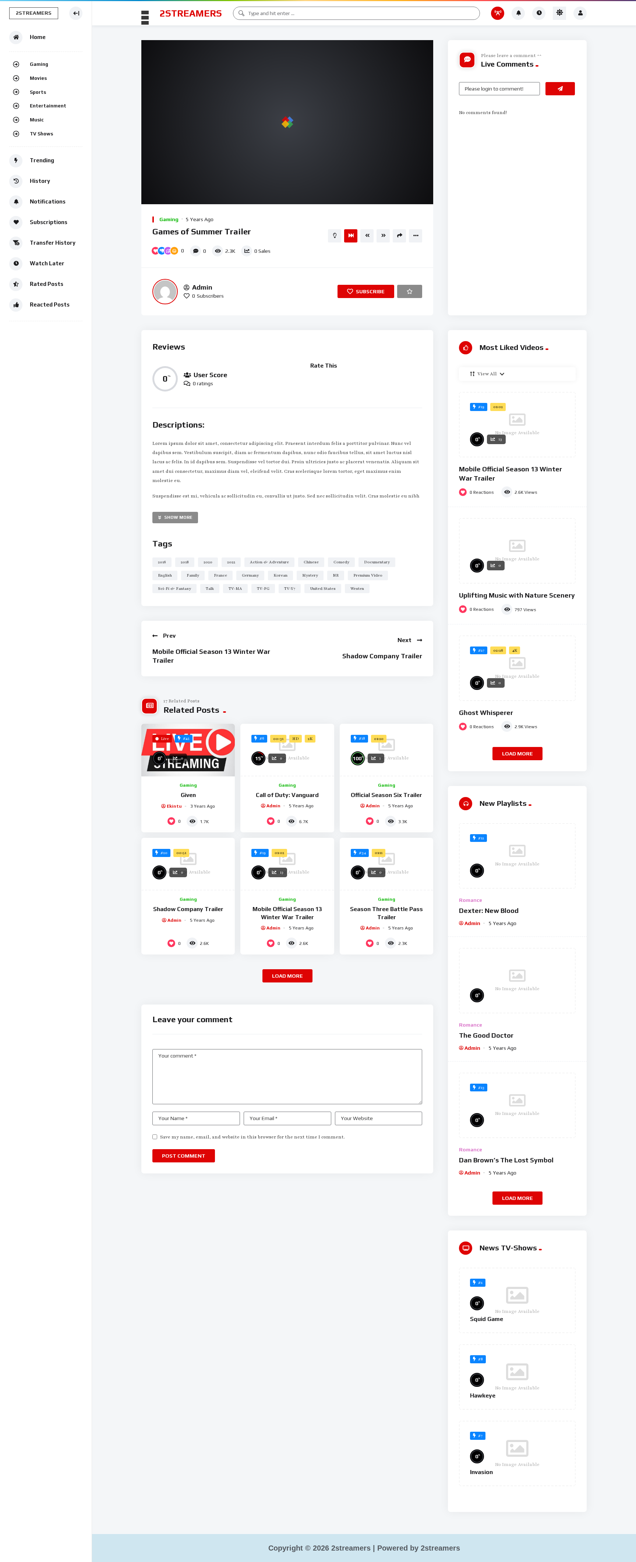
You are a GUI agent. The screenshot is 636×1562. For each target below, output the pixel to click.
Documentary (377, 562)
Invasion (481, 1472)
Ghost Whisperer (486, 712)
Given (188, 794)
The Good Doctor (486, 1035)
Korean (280, 575)
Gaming (39, 64)
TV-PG (263, 588)
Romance (470, 900)
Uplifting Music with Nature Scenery (517, 595)
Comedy (341, 562)
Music (37, 120)
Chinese (311, 562)
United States (323, 588)
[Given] (188, 750)
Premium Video (367, 575)
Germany (250, 575)
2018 (185, 562)
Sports (38, 92)
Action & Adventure (269, 562)
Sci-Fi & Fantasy (174, 588)
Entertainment (48, 106)
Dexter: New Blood (489, 910)
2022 (231, 562)
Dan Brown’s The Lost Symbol (506, 1160)
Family (193, 575)
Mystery (310, 575)
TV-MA (235, 588)
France (220, 575)
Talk (210, 588)
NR (336, 575)
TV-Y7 (289, 588)
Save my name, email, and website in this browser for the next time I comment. (252, 1137)
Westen (357, 588)
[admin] (165, 291)
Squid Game (486, 1318)
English (165, 575)
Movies (38, 78)
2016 (162, 562)
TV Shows (41, 134)
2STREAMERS (191, 13)
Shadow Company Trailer (382, 656)
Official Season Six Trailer (386, 794)
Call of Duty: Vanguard (287, 794)
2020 (208, 562)
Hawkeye (482, 1395)
